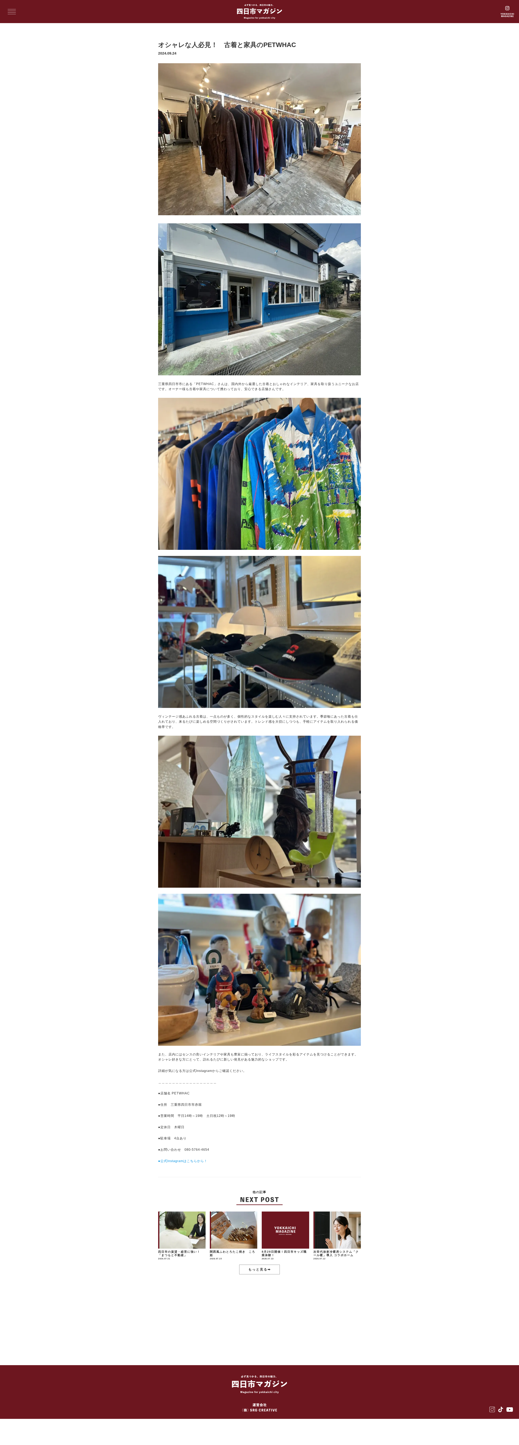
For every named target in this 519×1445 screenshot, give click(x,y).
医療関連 (244, 1314)
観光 (270, 1314)
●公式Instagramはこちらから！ (182, 1161)
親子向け (306, 1327)
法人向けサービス (223, 1327)
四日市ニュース (177, 1341)
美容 (217, 1314)
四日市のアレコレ (268, 1327)
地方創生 (297, 1314)
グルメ (169, 1314)
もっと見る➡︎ (259, 1269)
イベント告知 (331, 1314)
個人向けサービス (179, 1327)
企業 (194, 1314)
